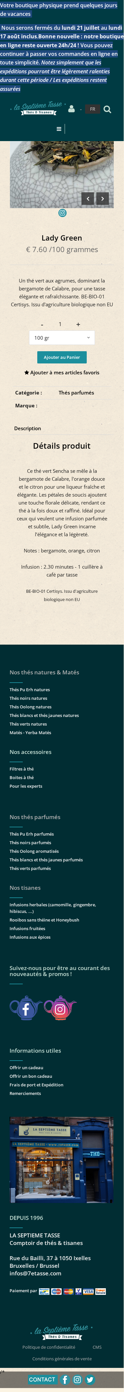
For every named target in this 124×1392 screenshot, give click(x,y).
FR (92, 109)
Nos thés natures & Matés (44, 672)
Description (27, 428)
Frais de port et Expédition (36, 1085)
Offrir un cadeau (26, 1068)
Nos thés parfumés (35, 817)
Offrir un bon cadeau (31, 1076)
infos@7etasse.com (35, 1273)
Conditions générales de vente (62, 1359)
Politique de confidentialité (48, 1347)
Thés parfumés (76, 392)
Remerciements (25, 1093)
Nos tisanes (25, 887)
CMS (97, 1347)
